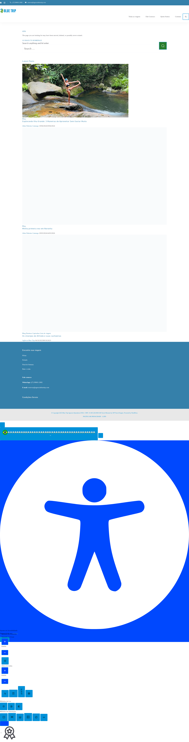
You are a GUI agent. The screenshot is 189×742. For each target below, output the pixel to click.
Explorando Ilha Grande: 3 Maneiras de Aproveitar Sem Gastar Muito (54, 121)
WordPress (134, 413)
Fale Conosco (150, 16)
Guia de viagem (45, 333)
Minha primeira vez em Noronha (37, 229)
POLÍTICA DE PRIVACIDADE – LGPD (94, 416)
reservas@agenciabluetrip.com (37, 2)
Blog (24, 119)
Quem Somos (165, 16)
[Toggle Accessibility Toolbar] (2, 424)
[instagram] (4, 2)
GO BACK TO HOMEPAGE (32, 40)
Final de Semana (28, 364)
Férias (24, 355)
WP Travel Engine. (118, 413)
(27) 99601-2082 (17, 2)
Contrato (178, 16)
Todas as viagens (134, 16)
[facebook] (1, 2)
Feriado (24, 360)
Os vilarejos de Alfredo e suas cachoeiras (41, 336)
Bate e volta (26, 369)
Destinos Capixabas (32, 333)
